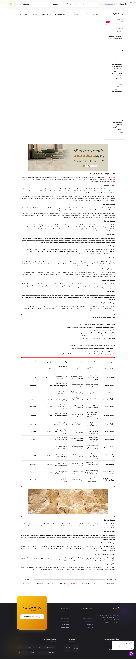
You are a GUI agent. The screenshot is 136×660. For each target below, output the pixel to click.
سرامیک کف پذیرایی (64, 621)
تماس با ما (89, 624)
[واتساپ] (15, 4)
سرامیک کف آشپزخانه (64, 624)
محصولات (86, 4)
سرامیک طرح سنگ (87, 618)
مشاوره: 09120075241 (30, 616)
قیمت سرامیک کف (65, 615)
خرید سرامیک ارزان (110, 177)
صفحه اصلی (93, 4)
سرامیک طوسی (88, 621)
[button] (22, 584)
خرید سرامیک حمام (65, 627)
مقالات (67, 4)
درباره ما (61, 4)
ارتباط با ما (55, 4)
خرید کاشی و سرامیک (76, 4)
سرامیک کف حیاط (65, 618)
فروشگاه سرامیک (77, 179)
